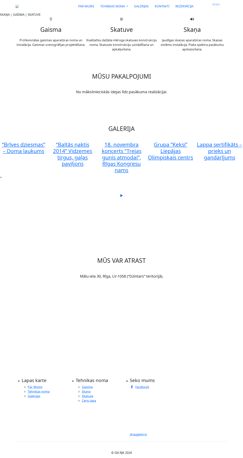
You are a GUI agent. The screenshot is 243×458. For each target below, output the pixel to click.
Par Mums (35, 387)
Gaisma (87, 387)
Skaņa (86, 391)
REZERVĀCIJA (186, 6)
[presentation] (0, 177)
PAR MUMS (86, 6)
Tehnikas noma (39, 391)
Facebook (142, 387)
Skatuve (87, 396)
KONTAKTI (162, 6)
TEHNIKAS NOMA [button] (113, 6)
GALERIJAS (141, 6)
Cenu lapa (89, 400)
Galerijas (34, 396)
